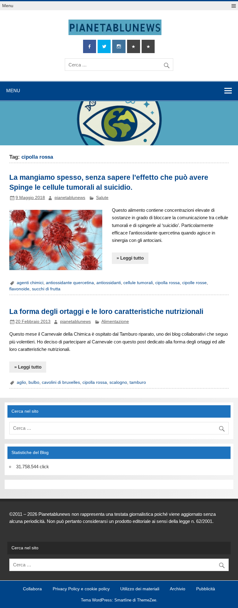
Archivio (177, 589)
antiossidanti (108, 282)
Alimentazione (115, 321)
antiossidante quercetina (70, 282)
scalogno (118, 382)
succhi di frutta (46, 289)
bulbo (34, 382)
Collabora (32, 589)
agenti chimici (30, 282)
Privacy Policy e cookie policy (81, 589)
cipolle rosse (194, 282)
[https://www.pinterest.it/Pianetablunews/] (133, 46)
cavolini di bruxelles (61, 382)
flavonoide (19, 289)
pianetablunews (70, 197)
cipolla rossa (167, 282)
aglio (21, 382)
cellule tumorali (138, 282)
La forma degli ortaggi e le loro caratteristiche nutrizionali (106, 311)
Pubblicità (205, 589)
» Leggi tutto (130, 258)
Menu (7, 5)
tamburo (138, 382)
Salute (102, 197)
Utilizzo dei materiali (139, 589)
